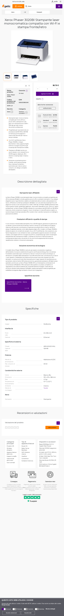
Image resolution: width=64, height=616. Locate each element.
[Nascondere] (58, 191)
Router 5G (25, 446)
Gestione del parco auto (10, 459)
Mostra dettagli (50, 609)
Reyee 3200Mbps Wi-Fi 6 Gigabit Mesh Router (46, 445)
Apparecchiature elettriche (11, 453)
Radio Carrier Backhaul (25, 449)
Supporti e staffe (11, 456)
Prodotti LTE (10, 446)
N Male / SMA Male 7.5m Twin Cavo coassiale (47, 457)
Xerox (12, 12)
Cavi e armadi (11, 462)
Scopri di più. (6, 605)
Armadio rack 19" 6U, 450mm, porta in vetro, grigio (47, 453)
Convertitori (25, 458)
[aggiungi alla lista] (29, 86)
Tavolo (46, 388)
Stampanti (39, 12)
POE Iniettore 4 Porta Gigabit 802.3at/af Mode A (47, 465)
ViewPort (24, 456)
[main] (7, 6)
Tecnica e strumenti (22, 112)
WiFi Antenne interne (26, 453)
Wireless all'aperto (9, 449)
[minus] (37, 88)
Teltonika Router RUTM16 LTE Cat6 (47, 461)
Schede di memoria (27, 461)
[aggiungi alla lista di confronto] (26, 86)
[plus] (57, 88)
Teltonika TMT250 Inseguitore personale (47, 449)
